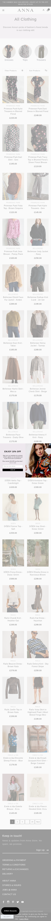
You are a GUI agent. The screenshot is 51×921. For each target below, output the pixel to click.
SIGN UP (12, 469)
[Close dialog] (50, 444)
